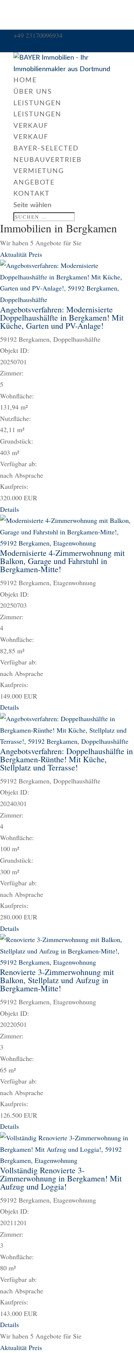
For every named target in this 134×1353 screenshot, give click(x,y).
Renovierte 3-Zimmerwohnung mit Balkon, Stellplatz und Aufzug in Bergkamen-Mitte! (57, 980)
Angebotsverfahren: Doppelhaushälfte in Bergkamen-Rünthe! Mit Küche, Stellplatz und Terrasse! (66, 759)
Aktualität (14, 254)
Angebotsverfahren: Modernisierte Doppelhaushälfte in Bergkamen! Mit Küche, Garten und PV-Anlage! (62, 317)
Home (25, 80)
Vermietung (38, 171)
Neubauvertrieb (47, 160)
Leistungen (37, 103)
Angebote (34, 182)
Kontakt (31, 193)
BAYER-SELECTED (46, 148)
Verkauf (30, 126)
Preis (35, 254)
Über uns (32, 92)
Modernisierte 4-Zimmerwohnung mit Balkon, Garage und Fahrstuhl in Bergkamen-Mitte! (62, 560)
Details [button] (9, 509)
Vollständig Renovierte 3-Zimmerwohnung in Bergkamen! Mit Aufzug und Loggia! (61, 1178)
